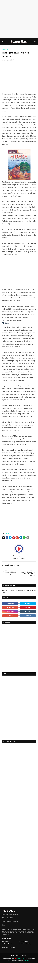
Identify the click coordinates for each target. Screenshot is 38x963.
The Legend (8, 533)
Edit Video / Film (23, 941)
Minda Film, (21, 590)
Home (12, 955)
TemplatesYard (22, 958)
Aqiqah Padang (6, 941)
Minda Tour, (14, 590)
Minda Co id (27, 590)
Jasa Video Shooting (24, 944)
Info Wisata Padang (7, 944)
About (18, 955)
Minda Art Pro (26, 960)
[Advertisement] (19, 19)
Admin (5, 60)
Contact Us (24, 955)
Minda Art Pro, (6, 590)
